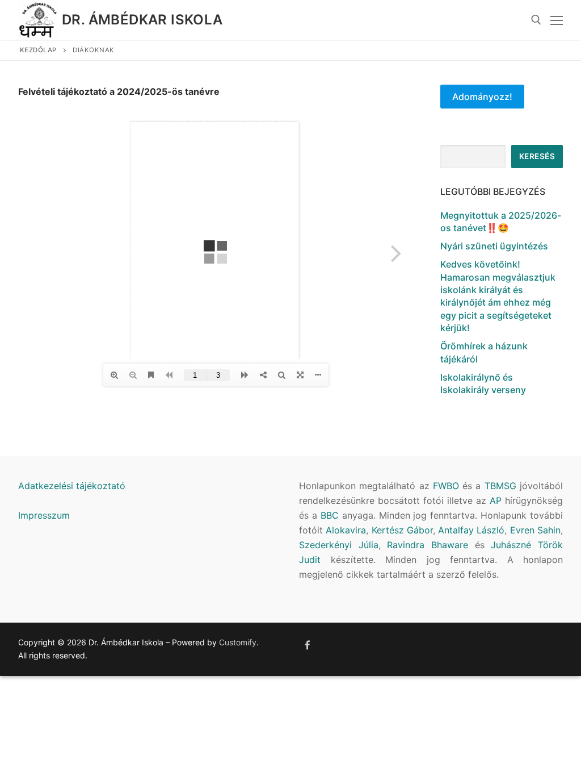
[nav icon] (556, 20)
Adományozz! (482, 96)
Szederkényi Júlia (338, 544)
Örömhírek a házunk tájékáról (484, 352)
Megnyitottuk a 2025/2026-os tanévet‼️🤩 (500, 221)
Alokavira (346, 530)
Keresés (537, 156)
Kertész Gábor (402, 530)
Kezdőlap (38, 50)
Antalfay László (471, 530)
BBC (330, 515)
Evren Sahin (535, 530)
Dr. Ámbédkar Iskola (142, 19)
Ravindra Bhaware (427, 544)
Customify (237, 642)
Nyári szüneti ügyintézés (494, 246)
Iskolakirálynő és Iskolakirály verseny (483, 383)
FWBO (446, 485)
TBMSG (500, 485)
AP (496, 500)
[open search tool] (536, 20)
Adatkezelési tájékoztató (71, 485)
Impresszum (44, 515)
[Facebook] (308, 645)
